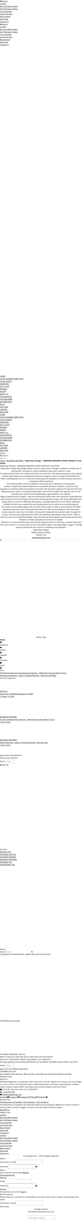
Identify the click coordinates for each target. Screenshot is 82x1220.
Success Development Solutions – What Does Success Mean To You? (27, 719)
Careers (3, 4)
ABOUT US (4, 394)
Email (2, 761)
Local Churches (6, 14)
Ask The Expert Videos (9, 9)
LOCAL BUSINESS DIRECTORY (11, 379)
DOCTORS (4, 407)
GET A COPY (5, 386)
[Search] (32, 952)
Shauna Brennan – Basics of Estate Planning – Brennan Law (24, 742)
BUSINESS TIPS (6, 862)
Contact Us (4, 22)
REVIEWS (3, 389)
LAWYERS (3, 409)
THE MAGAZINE (6, 399)
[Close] (81, 1)
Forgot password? (7, 1175)
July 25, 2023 (5, 722)
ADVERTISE (4, 384)
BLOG (2, 404)
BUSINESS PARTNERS (15, 461)
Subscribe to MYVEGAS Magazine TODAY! (16, 694)
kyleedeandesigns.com (41, 537)
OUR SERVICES (6, 397)
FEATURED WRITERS (8, 857)
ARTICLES (3, 691)
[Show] (36, 1166)
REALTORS (4, 412)
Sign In (23, 1192)
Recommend (5, 16)
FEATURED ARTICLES (8, 854)
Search (3, 453)
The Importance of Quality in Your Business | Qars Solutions (24, 1102)
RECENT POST (5, 852)
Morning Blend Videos (9, 6)
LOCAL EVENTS (6, 381)
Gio (44, 637)
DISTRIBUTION (6, 402)
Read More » (5, 1110)
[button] (41, 643)
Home (2, 461)
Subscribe (4, 19)
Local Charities (6, 11)
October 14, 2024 (7, 696)
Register (25, 1172)
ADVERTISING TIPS (7, 865)
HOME (2, 376)
